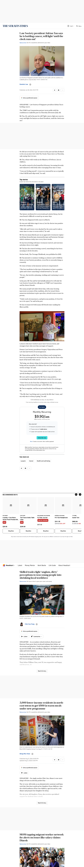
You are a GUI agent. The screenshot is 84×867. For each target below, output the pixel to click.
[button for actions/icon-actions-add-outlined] (30, 84)
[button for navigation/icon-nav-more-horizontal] (62, 90)
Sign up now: (23, 42)
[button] (70, 26)
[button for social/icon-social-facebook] (58, 90)
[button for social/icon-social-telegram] (54, 90)
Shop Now (11, 531)
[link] (15, 26)
